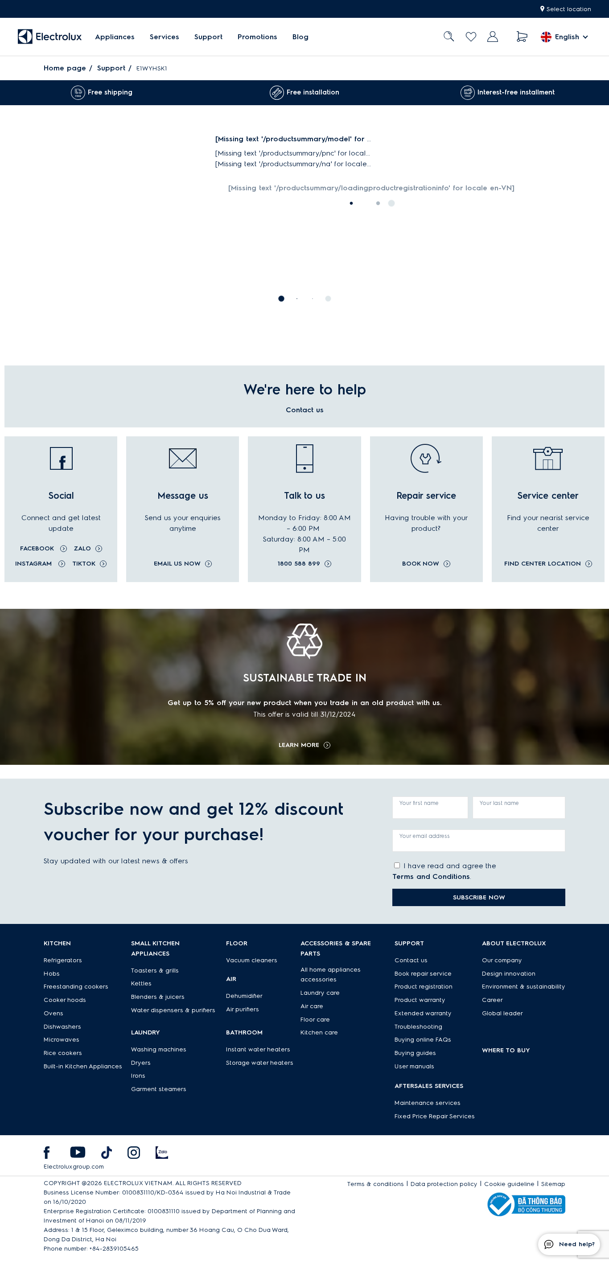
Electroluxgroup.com (74, 1166)
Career (492, 1000)
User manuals (414, 1066)
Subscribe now (479, 897)
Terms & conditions (375, 1184)
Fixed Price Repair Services (435, 1116)
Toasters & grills (155, 970)
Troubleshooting (418, 1026)
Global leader (502, 1013)
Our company (502, 960)
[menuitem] (114, 37)
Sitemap (553, 1184)
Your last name (499, 803)
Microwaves (61, 1039)
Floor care (315, 1019)
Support (208, 37)
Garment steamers (158, 1089)
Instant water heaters (258, 1049)
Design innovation (508, 973)
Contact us (411, 960)
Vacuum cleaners (251, 960)
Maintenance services (428, 1103)
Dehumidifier (244, 996)
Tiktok (83, 563)
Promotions (257, 37)
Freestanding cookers (76, 986)
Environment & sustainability (523, 986)
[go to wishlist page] (471, 36)
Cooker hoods (65, 1000)
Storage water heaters (259, 1063)
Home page (65, 68)
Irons (138, 1075)
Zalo (82, 548)
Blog (300, 37)
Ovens (53, 1013)
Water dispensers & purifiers (173, 1010)
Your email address (424, 836)
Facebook (38, 548)
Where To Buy (506, 1050)
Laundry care (320, 993)
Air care (311, 1006)
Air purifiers (242, 1009)
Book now (420, 564)
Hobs (52, 973)
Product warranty (420, 1000)
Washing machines (158, 1049)
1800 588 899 (299, 564)
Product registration (424, 986)
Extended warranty (423, 1013)
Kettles (141, 983)
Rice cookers (63, 1053)
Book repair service (423, 973)
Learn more (299, 745)
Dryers (141, 1063)
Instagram (34, 563)
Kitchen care (319, 1032)
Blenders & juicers (158, 997)
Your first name (419, 803)
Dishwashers (62, 1026)
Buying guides (415, 1053)
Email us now (177, 564)
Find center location (542, 564)
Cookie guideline (509, 1184)
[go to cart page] (522, 36)
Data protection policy (444, 1184)
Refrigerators (63, 960)
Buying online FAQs (423, 1039)
